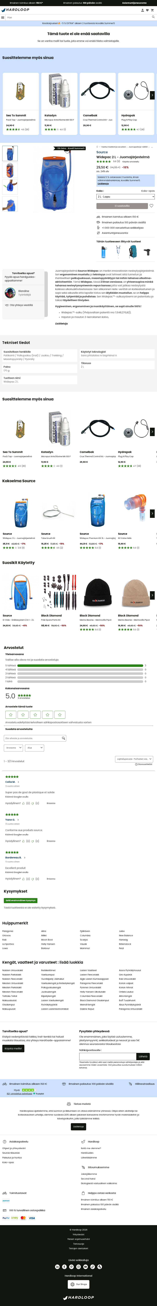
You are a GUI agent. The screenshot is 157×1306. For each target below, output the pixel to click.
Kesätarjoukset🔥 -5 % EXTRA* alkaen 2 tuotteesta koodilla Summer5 (78, 23)
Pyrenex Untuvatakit (90, 988)
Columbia (85, 936)
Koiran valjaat (126, 983)
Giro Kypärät (125, 975)
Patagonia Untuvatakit (130, 1009)
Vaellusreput (47, 975)
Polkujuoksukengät (51, 988)
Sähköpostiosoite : (90, 1050)
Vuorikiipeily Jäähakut (52, 979)
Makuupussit (8, 1009)
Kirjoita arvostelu (131, 162)
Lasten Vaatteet (88, 970)
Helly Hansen (48, 944)
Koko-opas (148, 191)
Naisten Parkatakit (11, 975)
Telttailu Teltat (9, 996)
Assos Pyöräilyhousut (130, 970)
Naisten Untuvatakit (12, 970)
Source (102, 152)
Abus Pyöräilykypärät (130, 1005)
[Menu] (3, 18)
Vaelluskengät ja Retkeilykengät (58, 983)
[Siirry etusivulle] (98, 147)
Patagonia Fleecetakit (91, 983)
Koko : (100, 191)
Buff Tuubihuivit (127, 1000)
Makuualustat (9, 1000)
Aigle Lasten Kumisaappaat (94, 979)
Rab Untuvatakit (127, 979)
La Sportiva (8, 944)
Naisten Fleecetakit (12, 979)
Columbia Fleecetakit (91, 996)
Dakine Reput (87, 1009)
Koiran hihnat (126, 988)
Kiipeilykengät (48, 996)
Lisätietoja (103, 184)
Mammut (85, 948)
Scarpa (84, 940)
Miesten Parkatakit (11, 988)
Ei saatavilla (122, 206)
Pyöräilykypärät (49, 1005)
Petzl (121, 948)
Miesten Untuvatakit (12, 983)
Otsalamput (8, 1005)
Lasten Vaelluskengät (52, 1000)
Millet (44, 936)
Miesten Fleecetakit (12, 992)
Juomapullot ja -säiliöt (138, 147)
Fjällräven (85, 931)
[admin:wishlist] (151, 206)
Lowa (5, 948)
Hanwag (123, 940)
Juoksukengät (48, 992)
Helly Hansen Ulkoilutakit (92, 992)
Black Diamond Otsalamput (94, 1000)
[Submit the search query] (153, 17)
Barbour (45, 948)
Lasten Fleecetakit (89, 975)
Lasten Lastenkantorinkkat (55, 1009)
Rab (4, 940)
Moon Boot (47, 940)
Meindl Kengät (87, 1005)
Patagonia (7, 931)
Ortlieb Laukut (126, 992)
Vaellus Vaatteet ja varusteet (113, 147)
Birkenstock (125, 944)
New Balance (126, 936)
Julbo (122, 931)
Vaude (83, 944)
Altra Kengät (125, 996)
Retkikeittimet (48, 970)
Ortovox (6, 936)
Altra (43, 931)
